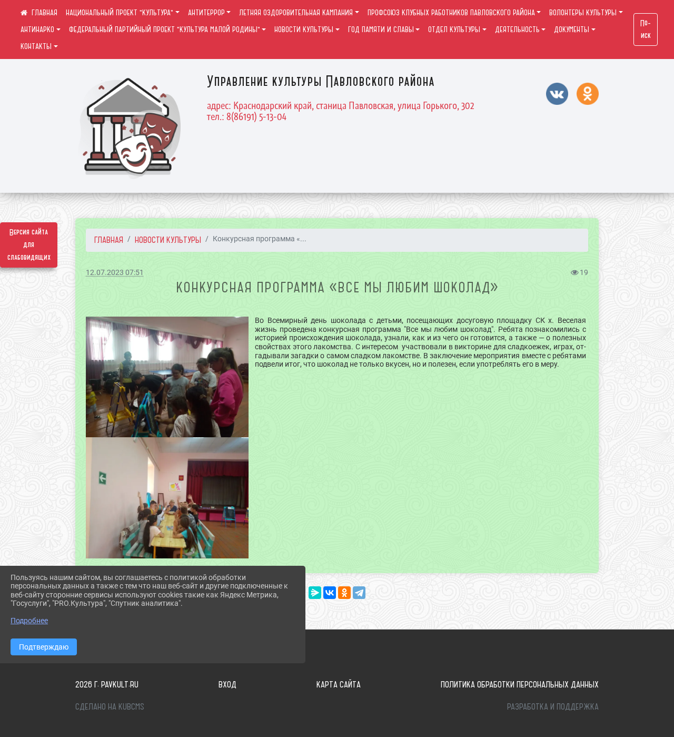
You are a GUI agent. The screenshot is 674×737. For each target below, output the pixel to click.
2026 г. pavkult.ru (106, 684)
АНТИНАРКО (37, 29)
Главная (108, 239)
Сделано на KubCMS (109, 706)
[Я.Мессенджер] (315, 592)
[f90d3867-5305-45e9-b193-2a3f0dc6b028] (167, 377)
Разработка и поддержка (553, 706)
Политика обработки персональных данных (520, 684)
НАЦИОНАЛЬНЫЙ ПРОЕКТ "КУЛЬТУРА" (119, 12)
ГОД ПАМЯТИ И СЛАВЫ (381, 29)
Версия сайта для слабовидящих (29, 245)
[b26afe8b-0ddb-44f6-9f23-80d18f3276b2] (167, 497)
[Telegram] (359, 592)
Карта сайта (338, 684)
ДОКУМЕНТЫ (571, 29)
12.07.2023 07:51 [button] (115, 272)
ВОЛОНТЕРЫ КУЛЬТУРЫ (583, 12)
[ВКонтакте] (329, 592)
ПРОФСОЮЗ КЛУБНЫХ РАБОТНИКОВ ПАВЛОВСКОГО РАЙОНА (451, 12)
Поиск (645, 29)
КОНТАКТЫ (36, 46)
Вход (227, 684)
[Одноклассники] (344, 592)
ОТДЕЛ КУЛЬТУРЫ (454, 29)
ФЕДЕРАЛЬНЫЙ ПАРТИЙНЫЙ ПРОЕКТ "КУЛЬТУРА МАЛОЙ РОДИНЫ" (164, 29)
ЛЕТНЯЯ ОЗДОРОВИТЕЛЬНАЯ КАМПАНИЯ (296, 12)
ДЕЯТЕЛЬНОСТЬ (517, 29)
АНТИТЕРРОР (206, 12)
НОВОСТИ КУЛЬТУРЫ (303, 29)
